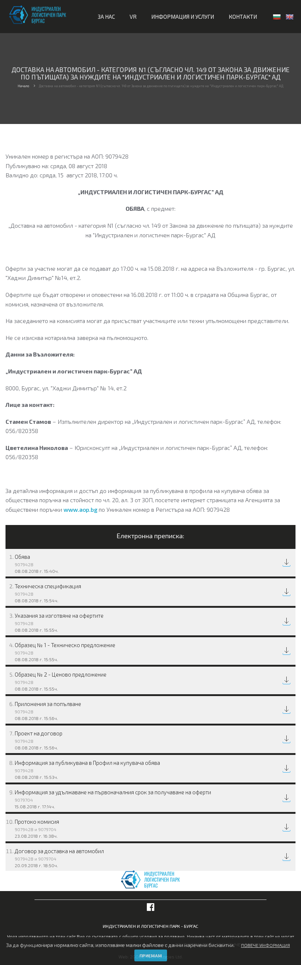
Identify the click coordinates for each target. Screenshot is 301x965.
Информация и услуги (182, 16)
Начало (23, 86)
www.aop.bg (80, 509)
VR (133, 16)
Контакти (243, 16)
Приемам (150, 955)
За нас (106, 16)
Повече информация (265, 945)
